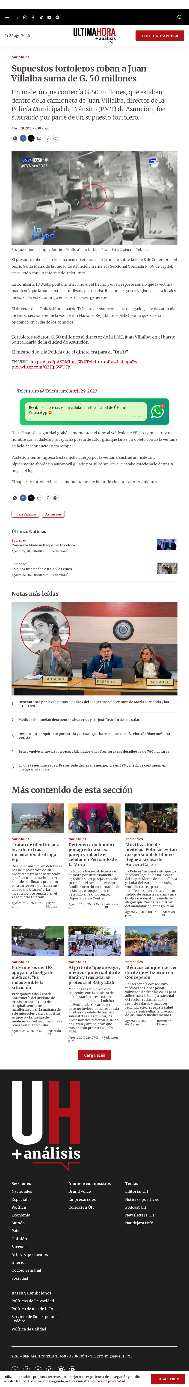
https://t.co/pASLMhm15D (56, 362)
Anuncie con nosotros (89, 1183)
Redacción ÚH (61, 551)
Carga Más (94, 1055)
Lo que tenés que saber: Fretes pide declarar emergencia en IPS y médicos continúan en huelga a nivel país (92, 767)
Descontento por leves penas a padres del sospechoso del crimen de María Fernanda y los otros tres (93, 704)
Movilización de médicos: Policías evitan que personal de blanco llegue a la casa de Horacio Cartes (151, 854)
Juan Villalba (25, 514)
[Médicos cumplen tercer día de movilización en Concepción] (151, 941)
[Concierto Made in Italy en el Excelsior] (167, 545)
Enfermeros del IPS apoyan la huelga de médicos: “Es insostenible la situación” (32, 977)
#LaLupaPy (125, 362)
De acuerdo (168, 1379)
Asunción (53, 514)
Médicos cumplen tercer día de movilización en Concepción (151, 972)
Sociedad (19, 540)
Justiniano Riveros (164, 1022)
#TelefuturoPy (98, 362)
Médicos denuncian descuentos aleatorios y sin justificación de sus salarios (81, 720)
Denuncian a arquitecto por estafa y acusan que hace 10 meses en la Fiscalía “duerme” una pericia (94, 736)
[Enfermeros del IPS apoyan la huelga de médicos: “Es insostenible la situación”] (38, 941)
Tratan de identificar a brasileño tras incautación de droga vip (35, 852)
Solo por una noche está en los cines (42, 569)
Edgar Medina (51, 904)
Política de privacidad (107, 1381)
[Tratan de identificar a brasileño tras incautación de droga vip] (38, 818)
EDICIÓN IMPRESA (160, 36)
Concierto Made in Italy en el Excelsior (43, 545)
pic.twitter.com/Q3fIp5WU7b (41, 367)
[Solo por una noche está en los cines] (167, 568)
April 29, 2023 (83, 391)
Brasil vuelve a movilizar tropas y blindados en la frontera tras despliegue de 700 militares (93, 752)
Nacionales (20, 57)
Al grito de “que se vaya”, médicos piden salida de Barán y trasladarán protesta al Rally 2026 (94, 975)
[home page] (95, 36)
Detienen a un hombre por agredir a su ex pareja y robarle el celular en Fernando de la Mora (92, 854)
